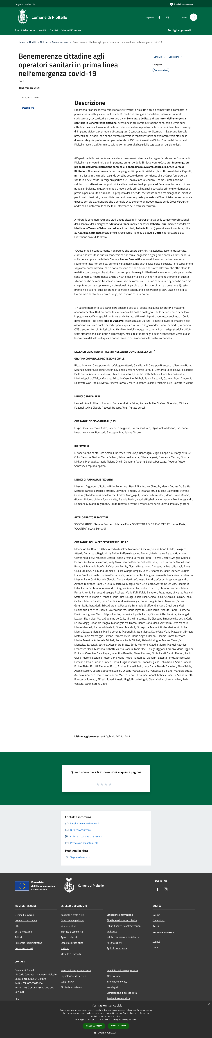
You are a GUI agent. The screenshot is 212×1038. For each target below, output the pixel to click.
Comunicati (159, 920)
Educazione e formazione (120, 915)
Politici (18, 937)
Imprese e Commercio (72, 931)
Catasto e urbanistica (72, 943)
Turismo (65, 948)
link (135, 1019)
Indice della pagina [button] (31, 97)
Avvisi (156, 926)
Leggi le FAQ (67, 981)
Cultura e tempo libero (72, 920)
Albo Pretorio (113, 976)
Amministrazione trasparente (122, 970)
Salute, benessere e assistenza (123, 937)
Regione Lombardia (25, 4)
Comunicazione (60, 42)
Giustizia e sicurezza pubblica (122, 920)
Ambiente (112, 931)
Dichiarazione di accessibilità (122, 993)
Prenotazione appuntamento (76, 970)
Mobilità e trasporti (71, 954)
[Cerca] (193, 17)
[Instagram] (166, 17)
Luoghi (156, 941)
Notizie (43, 42)
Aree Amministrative (26, 920)
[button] (106, 1032)
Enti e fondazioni (23, 931)
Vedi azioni (174, 56)
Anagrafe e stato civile (72, 915)
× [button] (208, 1004)
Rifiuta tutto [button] (118, 1025)
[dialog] (106, 1019)
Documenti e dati (24, 948)
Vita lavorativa (68, 926)
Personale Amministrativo (28, 943)
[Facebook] (158, 17)
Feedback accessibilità (118, 998)
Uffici (17, 926)
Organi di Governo (24, 915)
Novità (32, 42)
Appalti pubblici (69, 937)
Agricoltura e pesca (117, 948)
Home (21, 42)
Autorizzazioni (114, 942)
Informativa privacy (117, 981)
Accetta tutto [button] (94, 1026)
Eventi (156, 947)
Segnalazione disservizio (73, 976)
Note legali (112, 987)
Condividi (158, 56)
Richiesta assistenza (71, 987)
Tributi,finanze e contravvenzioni (124, 926)
